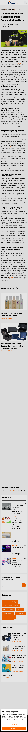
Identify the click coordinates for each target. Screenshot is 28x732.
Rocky (3, 24)
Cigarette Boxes (8, 147)
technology (14, 545)
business (13, 503)
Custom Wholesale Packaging (12, 63)
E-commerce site (14, 10)
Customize (14, 724)
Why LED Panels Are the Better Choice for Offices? (17, 507)
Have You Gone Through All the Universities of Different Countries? (19, 657)
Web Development (8, 613)
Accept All (14, 728)
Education (19, 609)
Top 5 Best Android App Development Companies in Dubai (16, 562)
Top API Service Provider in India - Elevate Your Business (17, 549)
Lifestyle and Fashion (8, 617)
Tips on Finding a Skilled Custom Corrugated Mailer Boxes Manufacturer (12, 346)
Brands (11, 277)
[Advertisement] (14, 420)
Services (16, 605)
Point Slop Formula (7, 675)
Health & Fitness (7, 605)
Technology (13, 602)
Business (4, 10)
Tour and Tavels (20, 613)
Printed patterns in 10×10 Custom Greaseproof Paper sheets (17, 535)
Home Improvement (8, 609)
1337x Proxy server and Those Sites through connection (18, 667)
